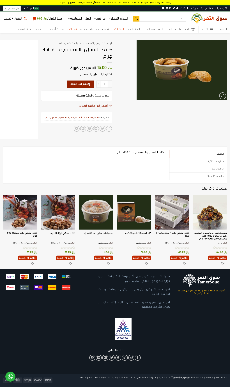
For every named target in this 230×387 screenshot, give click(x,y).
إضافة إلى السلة (80, 83)
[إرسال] (136, 19)
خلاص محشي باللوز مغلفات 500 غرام (22, 234)
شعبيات (73, 29)
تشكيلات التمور (91, 117)
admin (220, 243)
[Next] (3, 232)
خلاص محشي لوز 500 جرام (62, 233)
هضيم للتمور (141, 243)
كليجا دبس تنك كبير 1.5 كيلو (138, 233)
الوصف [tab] (220, 154)
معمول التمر (51, 117)
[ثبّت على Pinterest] (90, 129)
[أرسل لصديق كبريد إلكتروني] (96, 129)
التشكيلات (119, 29)
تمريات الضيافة (25, 29)
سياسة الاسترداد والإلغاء (93, 377)
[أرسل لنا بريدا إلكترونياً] (170, 8)
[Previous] (227, 232)
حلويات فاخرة (86, 29)
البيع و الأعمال (119, 18)
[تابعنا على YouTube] (163, 8)
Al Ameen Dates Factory (174, 243)
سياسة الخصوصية (121, 377)
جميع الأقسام (93, 43)
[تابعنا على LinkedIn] (167, 8)
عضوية (41, 29)
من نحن (100, 18)
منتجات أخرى (56, 29)
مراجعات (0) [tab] (218, 168)
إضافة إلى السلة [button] (217, 258)
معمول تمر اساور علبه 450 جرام (98, 233)
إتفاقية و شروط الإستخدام (152, 377)
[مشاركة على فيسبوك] (109, 129)
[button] (208, 8)
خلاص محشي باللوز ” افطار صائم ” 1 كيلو (172, 234)
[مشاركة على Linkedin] (83, 129)
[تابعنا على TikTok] (181, 8)
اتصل (88, 18)
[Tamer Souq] (209, 18)
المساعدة (76, 18)
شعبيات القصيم (63, 43)
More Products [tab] (215, 176)
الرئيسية (223, 29)
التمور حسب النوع (154, 29)
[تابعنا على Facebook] (187, 8)
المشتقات (135, 29)
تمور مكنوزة (102, 29)
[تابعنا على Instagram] (184, 8)
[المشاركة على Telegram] (77, 129)
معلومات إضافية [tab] (216, 161)
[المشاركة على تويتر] (102, 129)
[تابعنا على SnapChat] (177, 8)
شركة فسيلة (84, 95)
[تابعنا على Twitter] (174, 8)
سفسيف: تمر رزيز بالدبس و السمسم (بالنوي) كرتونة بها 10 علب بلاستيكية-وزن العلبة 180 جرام (210, 236)
